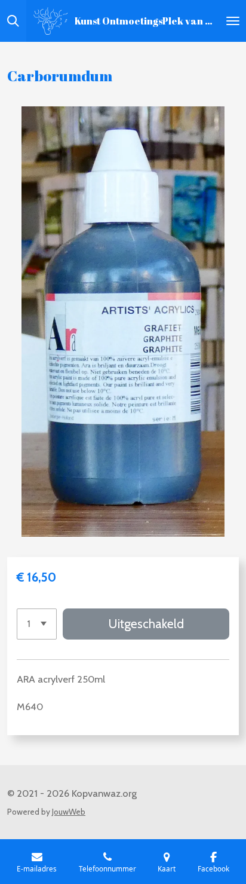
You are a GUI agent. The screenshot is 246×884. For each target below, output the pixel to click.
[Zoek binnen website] (13, 21)
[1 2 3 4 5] (37, 624)
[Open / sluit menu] (233, 21)
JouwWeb (68, 811)
